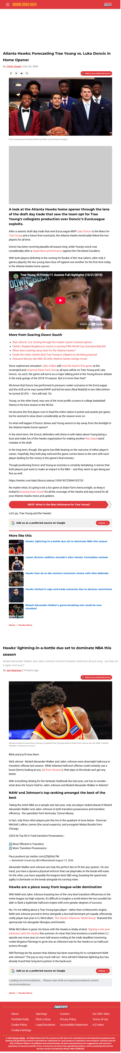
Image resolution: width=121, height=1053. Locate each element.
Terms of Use (100, 1019)
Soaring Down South (32, 491)
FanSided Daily (20, 1019)
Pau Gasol (91, 438)
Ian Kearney (14, 670)
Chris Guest (14, 66)
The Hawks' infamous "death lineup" (75, 918)
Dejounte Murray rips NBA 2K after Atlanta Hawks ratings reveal (49, 358)
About (14, 1013)
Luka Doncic (84, 231)
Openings (41, 1013)
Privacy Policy (68, 1019)
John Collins (49, 365)
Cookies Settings (21, 1030)
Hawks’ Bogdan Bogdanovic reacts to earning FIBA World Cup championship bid (59, 346)
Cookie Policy (19, 1024)
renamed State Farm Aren (41, 369)
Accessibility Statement (74, 1024)
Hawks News (25, 625)
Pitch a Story (43, 1019)
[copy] (27, 73)
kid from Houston (52, 769)
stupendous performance (47, 250)
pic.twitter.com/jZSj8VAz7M (42, 856)
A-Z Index (98, 1024)
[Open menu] (7, 4)
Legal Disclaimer (45, 1024)
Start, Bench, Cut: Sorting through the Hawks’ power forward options (52, 342)
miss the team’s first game (76, 365)
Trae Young (15, 235)
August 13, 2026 (64, 860)
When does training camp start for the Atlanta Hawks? (44, 350)
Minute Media (19, 1038)
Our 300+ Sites (101, 1013)
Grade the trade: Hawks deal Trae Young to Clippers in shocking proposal (54, 354)
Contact (64, 1013)
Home (12, 625)
